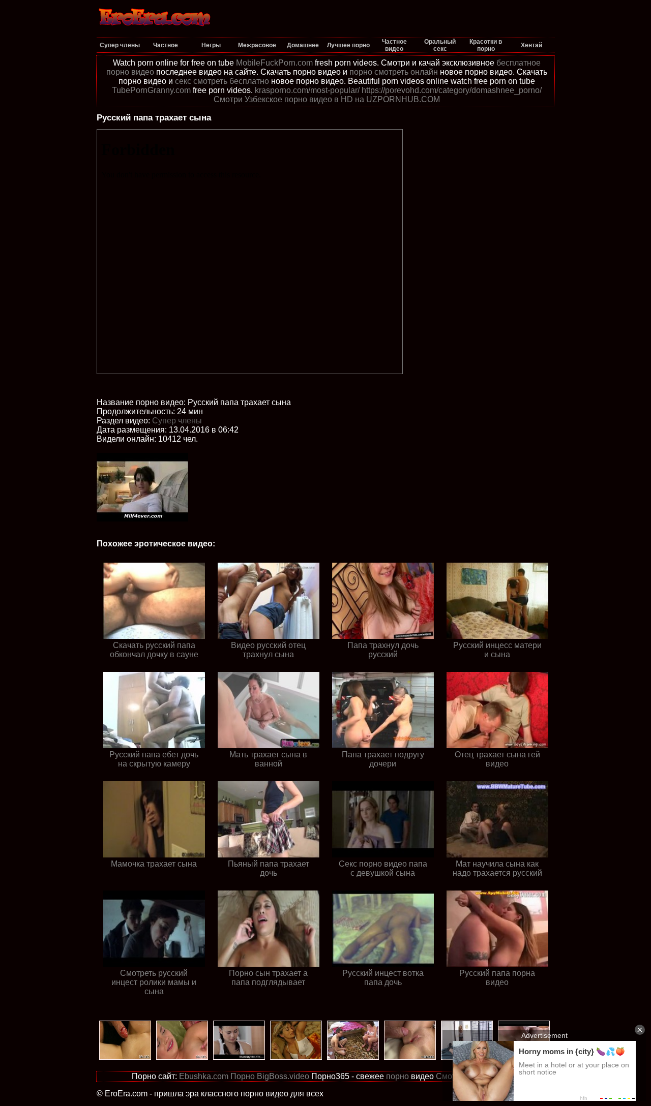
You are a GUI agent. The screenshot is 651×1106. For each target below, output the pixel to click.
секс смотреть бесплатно (222, 81)
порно (397, 1076)
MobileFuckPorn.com (274, 62)
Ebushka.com (203, 1076)
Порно (242, 1076)
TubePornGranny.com (151, 90)
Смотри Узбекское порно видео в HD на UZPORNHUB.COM (327, 99)
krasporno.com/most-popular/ (307, 90)
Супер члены (177, 420)
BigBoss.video (283, 1076)
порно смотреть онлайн (393, 72)
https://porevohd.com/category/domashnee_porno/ (452, 90)
